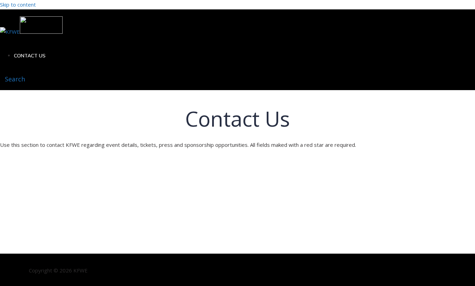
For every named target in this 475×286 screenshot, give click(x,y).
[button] (12, 79)
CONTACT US (30, 56)
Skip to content (18, 4)
